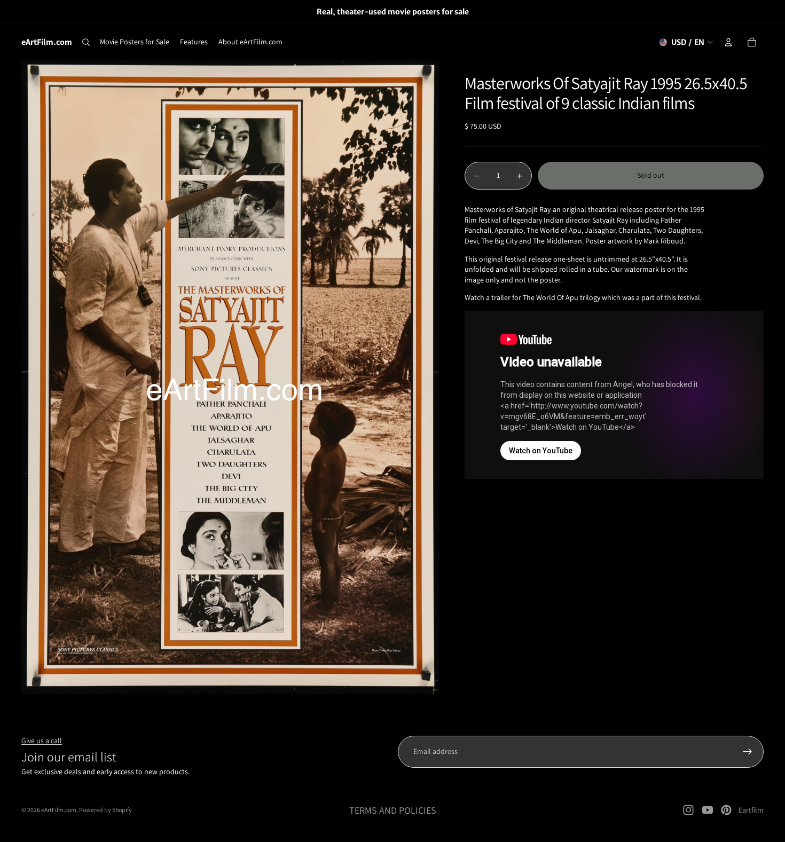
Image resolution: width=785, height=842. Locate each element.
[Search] (86, 42)
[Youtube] (707, 810)
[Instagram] (688, 810)
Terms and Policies (392, 810)
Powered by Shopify (105, 810)
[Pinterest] (726, 810)
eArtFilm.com (58, 810)
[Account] (728, 42)
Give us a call (41, 740)
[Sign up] (747, 752)
